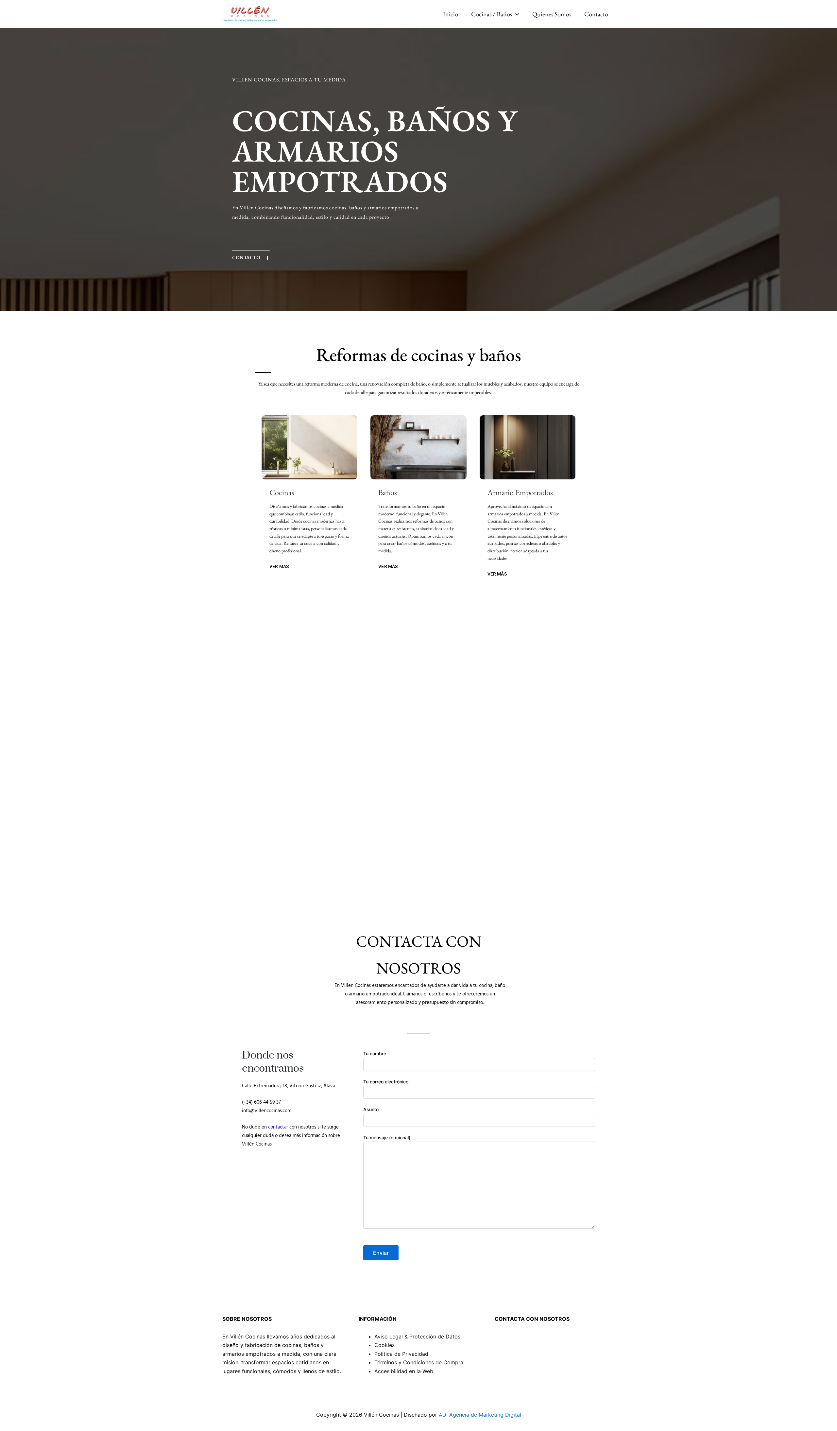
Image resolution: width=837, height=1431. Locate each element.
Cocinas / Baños (491, 14)
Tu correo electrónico (385, 1081)
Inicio (450, 14)
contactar (278, 1127)
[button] (515, 14)
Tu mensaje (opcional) (386, 1137)
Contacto (596, 14)
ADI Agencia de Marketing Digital (480, 1414)
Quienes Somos (551, 14)
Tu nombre (374, 1053)
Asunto (371, 1109)
